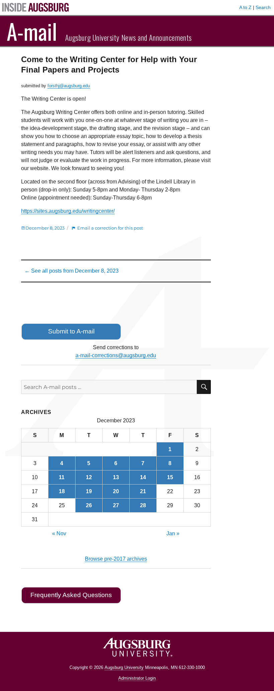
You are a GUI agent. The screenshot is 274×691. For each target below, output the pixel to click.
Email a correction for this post (110, 228)
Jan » (172, 533)
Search (263, 7)
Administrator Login (137, 678)
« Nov (59, 533)
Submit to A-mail (71, 331)
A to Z (245, 7)
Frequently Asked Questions (71, 594)
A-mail (32, 31)
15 (170, 477)
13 (116, 477)
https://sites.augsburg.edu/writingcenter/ (68, 211)
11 (61, 477)
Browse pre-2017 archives (116, 559)
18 (62, 491)
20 (116, 491)
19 (89, 491)
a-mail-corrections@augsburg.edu (116, 355)
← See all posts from (71, 271)
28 (143, 505)
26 (89, 505)
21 (143, 491)
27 (116, 505)
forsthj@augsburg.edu (68, 85)
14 (143, 477)
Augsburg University (124, 667)
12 (89, 477)
